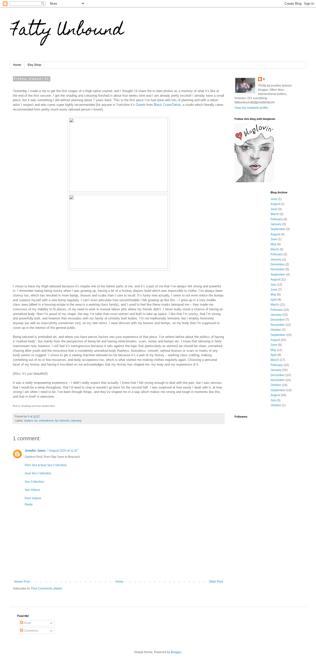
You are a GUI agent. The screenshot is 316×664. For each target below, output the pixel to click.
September (278, 229)
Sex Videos (32, 490)
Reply (29, 504)
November (278, 269)
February (277, 219)
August (275, 204)
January (276, 224)
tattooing (76, 420)
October (276, 330)
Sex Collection (34, 481)
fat (56, 420)
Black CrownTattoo (167, 105)
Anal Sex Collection (38, 473)
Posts (27, 623)
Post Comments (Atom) (46, 588)
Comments (30, 630)
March (275, 214)
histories (64, 420)
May (273, 244)
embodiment (46, 420)
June (274, 199)
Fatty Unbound (66, 31)
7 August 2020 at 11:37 (62, 450)
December (278, 264)
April (274, 299)
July (273, 284)
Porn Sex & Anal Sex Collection (46, 465)
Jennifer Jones (35, 450)
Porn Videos (33, 498)
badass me (31, 420)
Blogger (176, 652)
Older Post (216, 581)
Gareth (141, 105)
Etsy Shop (34, 65)
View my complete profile (251, 108)
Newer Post (22, 581)
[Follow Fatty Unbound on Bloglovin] (254, 181)
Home (17, 65)
